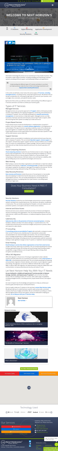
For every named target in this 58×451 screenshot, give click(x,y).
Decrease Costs (29, 373)
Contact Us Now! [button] (29, 191)
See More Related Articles (29, 369)
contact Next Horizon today (43, 287)
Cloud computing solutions (13, 152)
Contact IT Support (50, 448)
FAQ (37, 447)
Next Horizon (30, 69)
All (7, 29)
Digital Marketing (26, 29)
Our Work (28, 1)
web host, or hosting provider (29, 165)
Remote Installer (23, 434)
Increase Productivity (48, 373)
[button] (29, 387)
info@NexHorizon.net (42, 432)
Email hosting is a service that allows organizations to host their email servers (28, 245)
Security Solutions (25, 34)
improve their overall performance (29, 87)
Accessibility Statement (19, 447)
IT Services (16, 429)
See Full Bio (21, 300)
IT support (33, 111)
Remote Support (9, 434)
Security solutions (11, 200)
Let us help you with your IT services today (23, 294)
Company (38, 445)
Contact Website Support (50, 450)
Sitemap (3, 447)
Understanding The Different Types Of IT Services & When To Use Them (29, 64)
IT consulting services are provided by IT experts (19, 231)
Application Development (43, 29)
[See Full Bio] (26, 300)
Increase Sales (10, 373)
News (36, 34)
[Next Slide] (7, 412)
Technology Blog (36, 1)
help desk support (35, 140)
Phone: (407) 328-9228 (42, 429)
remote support (45, 140)
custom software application (32, 126)
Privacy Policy (9, 447)
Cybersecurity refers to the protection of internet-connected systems (25, 221)
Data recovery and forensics (13, 174)
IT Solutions (14, 29)
